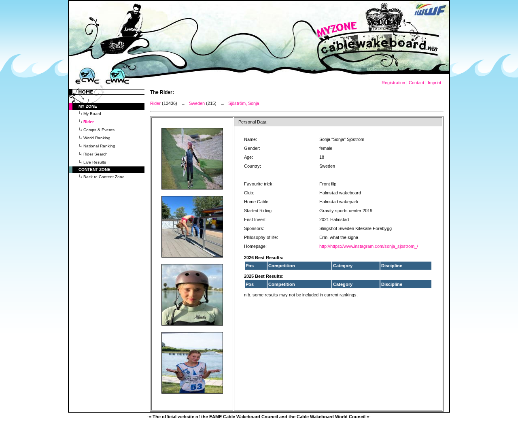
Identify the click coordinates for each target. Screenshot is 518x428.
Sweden (197, 103)
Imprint (434, 82)
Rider (155, 103)
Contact (416, 82)
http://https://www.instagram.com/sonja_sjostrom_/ (368, 246)
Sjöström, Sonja (243, 103)
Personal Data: (252, 121)
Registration (393, 82)
